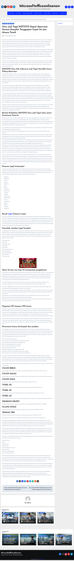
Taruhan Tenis (55, 13)
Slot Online (18, 13)
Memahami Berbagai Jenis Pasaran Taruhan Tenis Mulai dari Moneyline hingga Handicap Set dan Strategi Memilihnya (10, 541)
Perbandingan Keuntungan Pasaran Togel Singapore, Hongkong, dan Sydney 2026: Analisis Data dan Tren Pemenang (45, 541)
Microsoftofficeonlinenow (39, 6)
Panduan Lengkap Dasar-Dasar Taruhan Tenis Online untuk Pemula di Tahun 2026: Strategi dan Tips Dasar (27, 541)
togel (10, 214)
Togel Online (63, 13)
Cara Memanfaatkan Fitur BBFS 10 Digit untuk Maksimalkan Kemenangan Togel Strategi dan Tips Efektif (63, 541)
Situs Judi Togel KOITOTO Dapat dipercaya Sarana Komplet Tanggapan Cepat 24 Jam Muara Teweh (25, 30)
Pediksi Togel (11, 13)
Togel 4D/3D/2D (7, 535)
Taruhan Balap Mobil (27, 13)
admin (7, 35)
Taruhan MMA (47, 13)
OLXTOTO (41, 559)
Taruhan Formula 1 (38, 13)
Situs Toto (60, 23)
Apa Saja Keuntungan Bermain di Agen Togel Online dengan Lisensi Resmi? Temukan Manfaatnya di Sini (44, 517)
